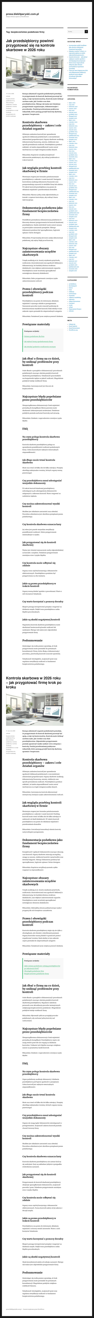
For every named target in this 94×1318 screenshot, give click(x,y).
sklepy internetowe (74, 301)
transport (72, 303)
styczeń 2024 (73, 153)
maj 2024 (71, 145)
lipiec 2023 (72, 159)
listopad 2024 (73, 133)
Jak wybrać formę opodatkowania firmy (38, 341)
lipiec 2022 (72, 174)
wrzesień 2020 (73, 215)
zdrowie (8, 96)
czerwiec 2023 (73, 161)
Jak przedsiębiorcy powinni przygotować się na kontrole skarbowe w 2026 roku (30, 45)
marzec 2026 (73, 108)
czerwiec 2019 (73, 230)
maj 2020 (71, 218)
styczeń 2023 (73, 164)
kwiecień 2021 (73, 203)
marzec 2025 (72, 128)
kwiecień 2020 (73, 220)
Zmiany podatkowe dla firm (34, 336)
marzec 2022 (72, 182)
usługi (71, 307)
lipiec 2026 (72, 103)
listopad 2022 (73, 166)
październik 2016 (74, 267)
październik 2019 (74, 226)
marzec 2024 (72, 149)
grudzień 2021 (73, 188)
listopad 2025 (73, 116)
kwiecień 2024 (73, 147)
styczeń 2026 (73, 112)
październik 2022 (74, 168)
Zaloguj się (72, 324)
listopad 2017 (73, 249)
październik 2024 (74, 135)
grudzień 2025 (73, 114)
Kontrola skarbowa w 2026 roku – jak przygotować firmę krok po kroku (33, 682)
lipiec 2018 (72, 240)
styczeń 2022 (73, 186)
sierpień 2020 (73, 217)
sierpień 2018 (73, 238)
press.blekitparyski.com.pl (22, 14)
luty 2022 (71, 184)
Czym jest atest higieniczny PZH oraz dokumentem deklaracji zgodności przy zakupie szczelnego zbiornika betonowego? (78, 74)
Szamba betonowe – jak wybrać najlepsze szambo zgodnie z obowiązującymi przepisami (78, 59)
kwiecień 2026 (73, 106)
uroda (70, 305)
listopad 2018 (73, 236)
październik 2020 (74, 213)
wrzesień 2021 (73, 193)
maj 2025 (71, 124)
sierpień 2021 (73, 195)
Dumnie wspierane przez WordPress (33, 1309)
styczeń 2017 (72, 263)
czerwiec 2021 (73, 199)
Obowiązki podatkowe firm (34, 971)
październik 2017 (74, 251)
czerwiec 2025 (73, 122)
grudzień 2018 (73, 234)
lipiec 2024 (72, 141)
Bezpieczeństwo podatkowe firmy (36, 974)
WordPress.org (73, 330)
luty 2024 (71, 151)
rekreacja (71, 299)
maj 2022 (71, 178)
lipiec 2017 (72, 255)
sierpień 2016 (73, 271)
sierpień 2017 (73, 253)
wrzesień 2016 (73, 269)
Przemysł (71, 295)
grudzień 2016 (73, 265)
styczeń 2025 (73, 130)
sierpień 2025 (73, 118)
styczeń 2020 (73, 222)
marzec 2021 (72, 205)
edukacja (71, 292)
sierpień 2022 (73, 172)
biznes (71, 288)
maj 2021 (71, 201)
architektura (72, 284)
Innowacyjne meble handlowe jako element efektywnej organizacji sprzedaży (77, 47)
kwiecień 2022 (73, 180)
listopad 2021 (73, 189)
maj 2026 (71, 105)
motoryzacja (72, 293)
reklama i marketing (75, 297)
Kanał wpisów (73, 326)
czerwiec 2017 (73, 257)
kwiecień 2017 (73, 261)
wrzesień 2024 (73, 137)
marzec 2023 (72, 162)
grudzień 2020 (73, 211)
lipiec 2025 (72, 120)
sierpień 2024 (73, 139)
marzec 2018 (72, 245)
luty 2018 (71, 247)
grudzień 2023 (73, 155)
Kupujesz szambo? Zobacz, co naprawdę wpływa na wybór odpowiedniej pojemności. (77, 53)
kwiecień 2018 (73, 244)
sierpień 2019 (73, 228)
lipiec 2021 (72, 197)
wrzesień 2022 (73, 170)
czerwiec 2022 (73, 176)
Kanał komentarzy (74, 328)
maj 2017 (71, 259)
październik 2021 (74, 191)
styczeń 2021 (72, 209)
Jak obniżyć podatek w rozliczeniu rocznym (40, 347)
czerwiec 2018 (73, 242)
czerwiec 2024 (73, 143)
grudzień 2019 (73, 224)
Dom (70, 290)
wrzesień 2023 (73, 157)
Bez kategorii (73, 286)
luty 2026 (71, 110)
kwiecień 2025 (73, 126)
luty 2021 (71, 207)
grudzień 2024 (73, 132)
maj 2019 (71, 232)
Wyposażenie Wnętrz (75, 309)
